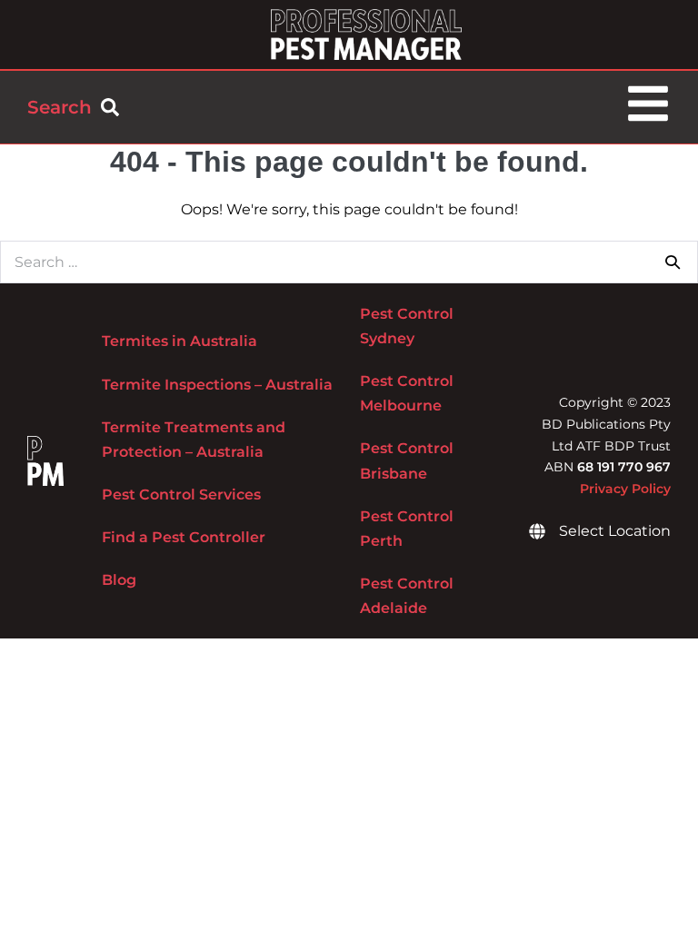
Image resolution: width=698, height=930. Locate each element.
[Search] (672, 261)
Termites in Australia (179, 341)
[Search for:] (349, 262)
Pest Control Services (181, 494)
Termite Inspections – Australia (217, 384)
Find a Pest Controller (183, 537)
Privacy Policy (625, 488)
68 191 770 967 (624, 467)
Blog (119, 580)
